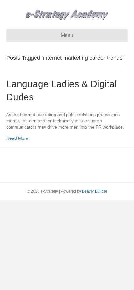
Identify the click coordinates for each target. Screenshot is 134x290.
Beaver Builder (94, 191)
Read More (17, 138)
